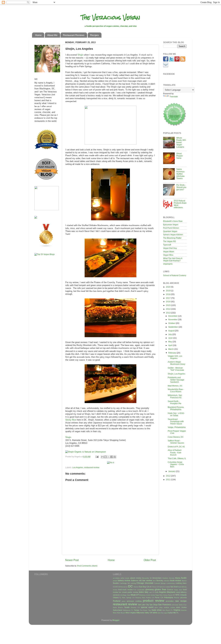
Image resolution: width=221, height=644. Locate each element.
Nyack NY (171, 595)
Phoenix (176, 597)
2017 (168, 298)
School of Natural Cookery (174, 275)
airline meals (125, 578)
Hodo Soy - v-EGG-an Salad (176, 414)
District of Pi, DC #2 (176, 447)
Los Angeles (77, 467)
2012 (168, 476)
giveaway (149, 589)
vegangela (167, 264)
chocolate (149, 583)
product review (153, 600)
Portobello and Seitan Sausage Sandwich (176, 379)
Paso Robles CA (148, 597)
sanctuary (175, 605)
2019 (168, 291)
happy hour (178, 590)
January (172, 471)
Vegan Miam (168, 251)
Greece (170, 590)
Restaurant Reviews (73, 35)
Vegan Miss (168, 255)
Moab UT (135, 595)
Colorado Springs (160, 583)
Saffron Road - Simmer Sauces (176, 442)
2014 (168, 309)
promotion (170, 601)
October (172, 323)
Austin (184, 578)
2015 (168, 305)
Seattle (127, 607)
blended (166, 581)
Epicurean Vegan (170, 224)
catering (133, 583)
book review (175, 580)
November (173, 319)
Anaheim (165, 578)
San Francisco (164, 604)
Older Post (150, 560)
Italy (146, 592)
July (170, 334)
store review (181, 607)
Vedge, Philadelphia (177, 427)
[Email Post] (97, 457)
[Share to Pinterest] (114, 456)
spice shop (159, 607)
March (171, 349)
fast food (174, 587)
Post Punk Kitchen (171, 228)
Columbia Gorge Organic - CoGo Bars (176, 464)
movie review (150, 595)
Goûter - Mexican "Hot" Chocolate (176, 369)
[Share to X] (108, 456)
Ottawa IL (117, 597)
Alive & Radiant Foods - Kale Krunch (174, 452)
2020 (168, 287)
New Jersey (164, 595)
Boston (184, 581)
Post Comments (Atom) (87, 566)
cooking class (181, 583)
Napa (157, 595)
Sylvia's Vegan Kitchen (173, 235)
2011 (168, 479)
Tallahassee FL (128, 610)
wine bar (160, 613)
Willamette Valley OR (144, 613)
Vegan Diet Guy (170, 248)
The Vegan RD (169, 241)
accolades (116, 578)
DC (130, 586)
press (124, 601)
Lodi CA (151, 592)
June (170, 338)
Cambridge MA (125, 583)
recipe (183, 601)
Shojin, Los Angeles (176, 374)
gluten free (160, 589)
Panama (138, 597)
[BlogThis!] (105, 456)
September (173, 327)
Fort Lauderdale (138, 590)
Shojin (80, 55)
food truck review (125, 590)
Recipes (94, 35)
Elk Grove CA (154, 587)
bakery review (124, 580)
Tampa (136, 610)
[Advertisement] (44, 308)
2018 (168, 294)
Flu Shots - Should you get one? (181, 187)
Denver (136, 587)
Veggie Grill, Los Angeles (175, 357)
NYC (178, 595)
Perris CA (159, 597)
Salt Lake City (143, 605)
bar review (147, 580)
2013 (168, 313)
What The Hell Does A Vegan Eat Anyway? (172, 259)
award (115, 581)
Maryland (171, 592)
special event (147, 607)
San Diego (153, 605)
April (170, 345)
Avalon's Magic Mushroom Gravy (176, 363)
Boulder (116, 583)
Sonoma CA (135, 607)
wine (155, 613)
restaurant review (91, 467)
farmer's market (164, 587)
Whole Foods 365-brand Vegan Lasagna (181, 142)
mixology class (125, 595)
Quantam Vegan (170, 231)
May (170, 342)
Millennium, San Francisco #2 (175, 396)
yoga (165, 613)
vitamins (184, 610)
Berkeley (159, 581)
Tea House (143, 610)
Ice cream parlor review (128, 592)
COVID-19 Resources (120, 587)
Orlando (183, 595)
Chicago (140, 583)
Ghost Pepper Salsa (179, 155)
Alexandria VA (147, 578)
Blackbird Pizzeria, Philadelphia (176, 408)
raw (177, 601)
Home (38, 35)
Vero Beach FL (167, 610)
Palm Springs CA (128, 597)
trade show (157, 610)
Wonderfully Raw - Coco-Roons (176, 390)
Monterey (142, 595)
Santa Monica (118, 607)
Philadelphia (168, 597)
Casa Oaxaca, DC (176, 437)
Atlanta (177, 578)
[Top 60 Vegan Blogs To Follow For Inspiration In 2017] (35, 218)
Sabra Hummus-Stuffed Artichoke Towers (180, 173)
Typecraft (167, 245)
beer (154, 581)
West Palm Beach (119, 613)
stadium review (169, 607)
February (172, 353)
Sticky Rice (70, 420)
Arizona (171, 578)
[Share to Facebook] (111, 456)
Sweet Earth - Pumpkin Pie (174, 402)
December (173, 316)
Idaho (141, 592)
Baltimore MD (136, 581)
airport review (135, 578)
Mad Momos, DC (175, 386)
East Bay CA (144, 587)
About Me (52, 35)
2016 (168, 302)
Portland (116, 601)
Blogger (115, 620)
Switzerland (117, 610)
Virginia (176, 610)
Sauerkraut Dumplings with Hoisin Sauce (176, 421)
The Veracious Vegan (110, 17)
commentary (170, 583)
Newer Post (72, 560)
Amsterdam (156, 578)
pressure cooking (134, 601)
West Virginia (131, 613)
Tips (149, 610)
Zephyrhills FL (173, 613)
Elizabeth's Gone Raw (172, 221)
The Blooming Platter (172, 238)
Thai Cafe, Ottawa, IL (177, 458)
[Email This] (102, 456)
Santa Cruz (183, 605)
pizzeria (183, 597)
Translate (174, 96)
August (171, 331)
